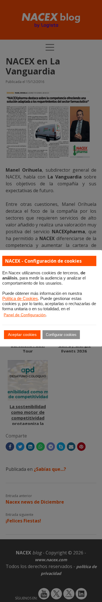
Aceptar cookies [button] (22, 334)
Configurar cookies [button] (61, 335)
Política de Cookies (20, 298)
